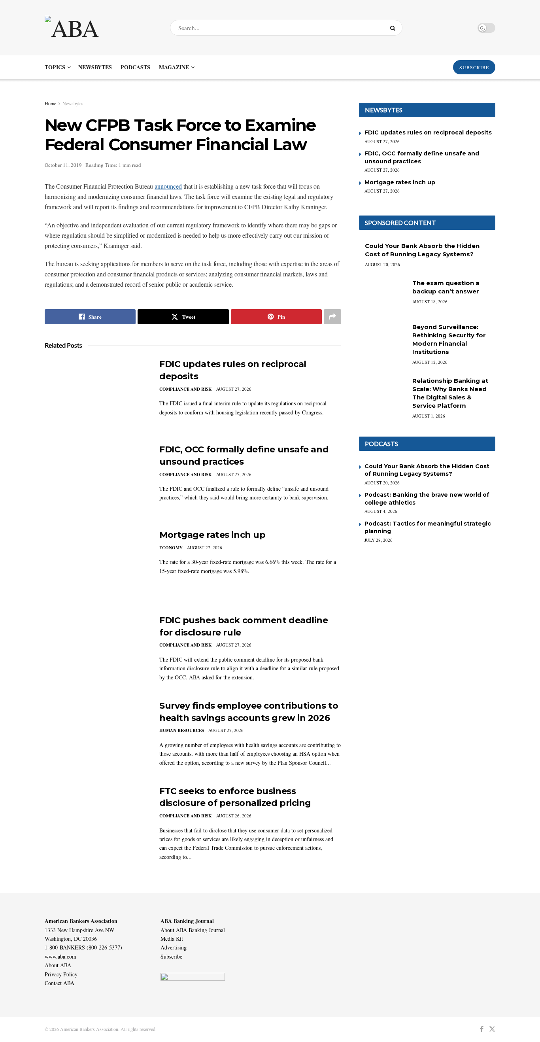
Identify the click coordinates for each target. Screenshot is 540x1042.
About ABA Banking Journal (192, 930)
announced (168, 186)
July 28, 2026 (378, 540)
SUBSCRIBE (474, 67)
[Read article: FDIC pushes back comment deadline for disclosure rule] (96, 651)
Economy (171, 548)
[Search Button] (394, 28)
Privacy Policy (61, 974)
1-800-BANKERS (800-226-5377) (83, 947)
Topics (55, 67)
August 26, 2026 (233, 816)
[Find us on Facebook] (481, 1029)
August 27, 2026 (233, 389)
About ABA (58, 965)
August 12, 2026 (429, 362)
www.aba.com (60, 956)
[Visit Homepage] (100, 28)
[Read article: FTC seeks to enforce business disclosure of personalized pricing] (96, 822)
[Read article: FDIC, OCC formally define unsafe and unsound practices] (96, 480)
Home (50, 103)
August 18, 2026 (429, 301)
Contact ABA (59, 983)
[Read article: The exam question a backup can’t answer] (382, 296)
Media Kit (171, 938)
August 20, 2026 (382, 264)
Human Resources (181, 730)
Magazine (174, 67)
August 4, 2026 (380, 511)
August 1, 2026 (428, 416)
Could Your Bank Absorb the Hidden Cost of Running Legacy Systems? (426, 470)
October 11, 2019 (63, 164)
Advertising (173, 947)
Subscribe (171, 956)
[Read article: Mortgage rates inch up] (96, 566)
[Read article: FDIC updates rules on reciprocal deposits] (96, 395)
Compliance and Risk (185, 389)
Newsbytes (95, 67)
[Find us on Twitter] (492, 1029)
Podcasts (135, 67)
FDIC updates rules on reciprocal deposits (428, 132)
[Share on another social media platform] (332, 316)
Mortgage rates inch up (212, 535)
